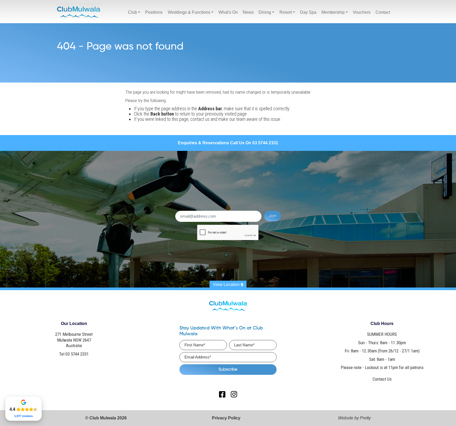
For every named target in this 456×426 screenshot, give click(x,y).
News (248, 12)
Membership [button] (333, 12)
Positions (154, 12)
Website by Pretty (354, 418)
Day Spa (308, 12)
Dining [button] (265, 12)
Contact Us (382, 379)
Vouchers (361, 12)
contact (197, 119)
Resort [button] (285, 12)
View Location (227, 284)
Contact (383, 12)
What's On (228, 12)
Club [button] (132, 12)
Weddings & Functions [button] (189, 12)
